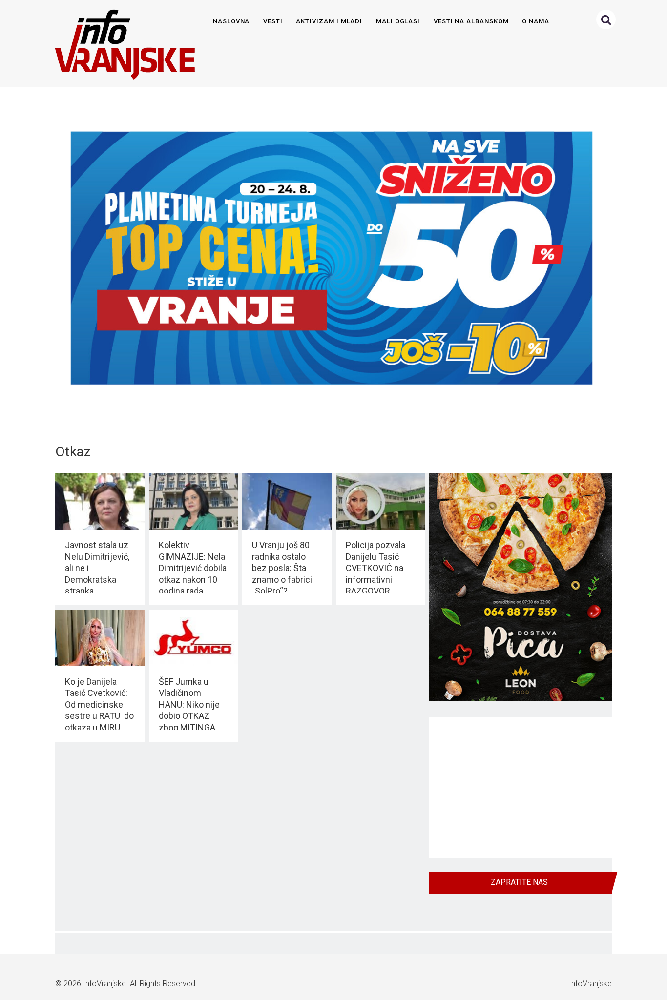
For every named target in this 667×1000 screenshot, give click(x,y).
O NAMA (535, 21)
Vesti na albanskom (471, 21)
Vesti (273, 21)
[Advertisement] (520, 788)
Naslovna (231, 21)
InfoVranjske (104, 983)
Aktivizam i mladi (329, 21)
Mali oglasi (398, 21)
